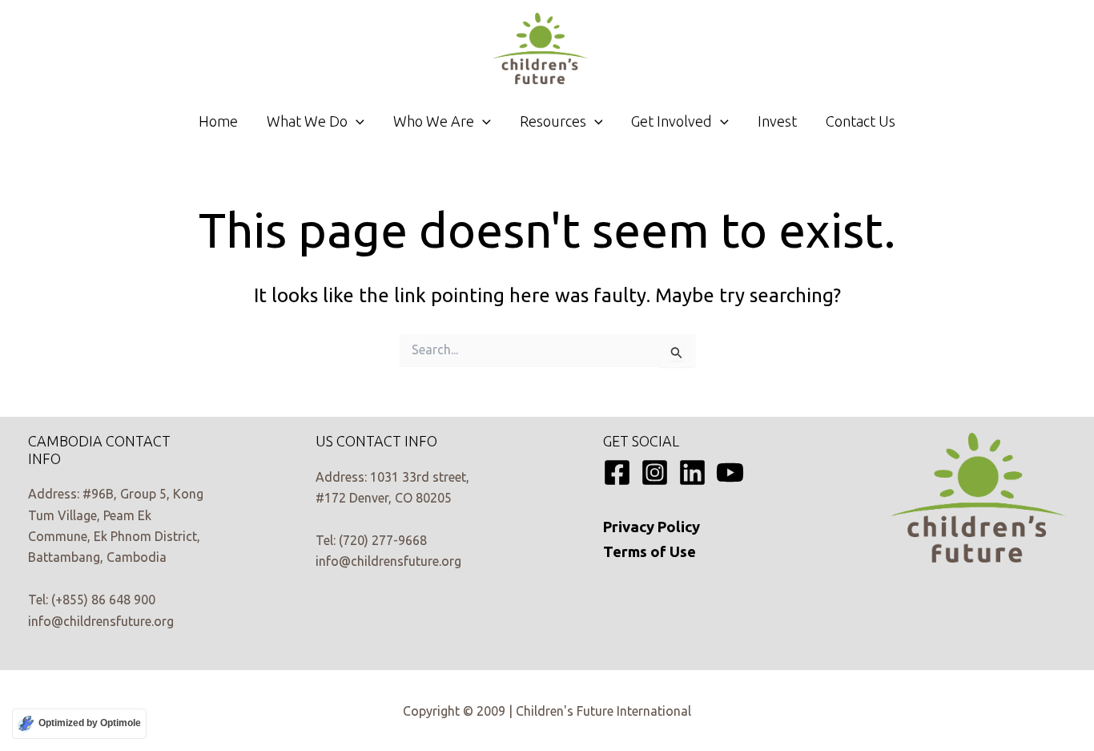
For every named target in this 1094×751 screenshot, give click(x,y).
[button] (356, 121)
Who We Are (433, 121)
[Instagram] (655, 472)
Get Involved (671, 121)
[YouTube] (730, 472)
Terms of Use (649, 551)
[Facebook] (617, 472)
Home (218, 121)
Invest (777, 121)
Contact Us (860, 121)
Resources (553, 121)
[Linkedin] (692, 472)
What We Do (307, 121)
